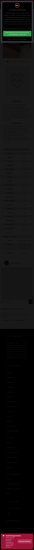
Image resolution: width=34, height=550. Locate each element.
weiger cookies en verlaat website (17, 39)
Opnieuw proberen (25, 541)
